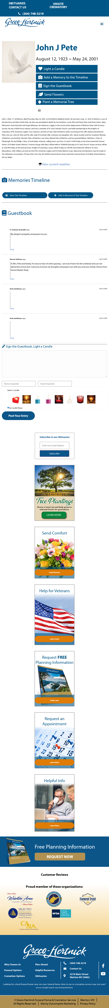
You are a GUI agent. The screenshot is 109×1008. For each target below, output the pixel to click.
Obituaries (17, 3)
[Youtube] (103, 974)
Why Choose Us (12, 964)
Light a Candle (54, 69)
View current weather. (56, 164)
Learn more (54, 639)
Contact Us (17, 7)
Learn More (54, 762)
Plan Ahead (41, 964)
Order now (54, 700)
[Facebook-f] (103, 966)
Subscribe (54, 453)
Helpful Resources (45, 970)
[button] (102, 24)
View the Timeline (18, 195)
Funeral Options (13, 970)
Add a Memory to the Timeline (66, 77)
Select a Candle (13, 390)
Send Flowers (54, 94)
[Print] (39, 110)
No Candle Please (15, 408)
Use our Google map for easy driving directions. (54, 987)
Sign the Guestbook (57, 86)
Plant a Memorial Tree (58, 102)
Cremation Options (14, 976)
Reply (12, 249)
